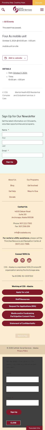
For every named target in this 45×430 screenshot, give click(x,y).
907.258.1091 (24, 226)
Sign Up (9, 162)
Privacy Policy (22, 351)
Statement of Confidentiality (22, 323)
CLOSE (13, 423)
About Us (12, 180)
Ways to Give (33, 191)
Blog (12, 185)
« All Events (8, 21)
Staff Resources (23, 299)
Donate (38, 3)
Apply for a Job (22, 292)
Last (4, 146)
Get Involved (33, 185)
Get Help (12, 191)
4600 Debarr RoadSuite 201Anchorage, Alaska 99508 (23, 214)
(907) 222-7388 (22, 244)
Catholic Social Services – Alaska (22, 9)
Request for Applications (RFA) (22, 306)
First (3, 138)
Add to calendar (15, 58)
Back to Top (22, 336)
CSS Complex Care (6, 95)
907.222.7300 (26, 223)
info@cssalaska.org (22, 233)
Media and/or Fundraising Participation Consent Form (22, 314)
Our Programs (33, 180)
